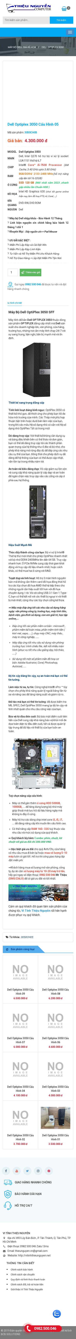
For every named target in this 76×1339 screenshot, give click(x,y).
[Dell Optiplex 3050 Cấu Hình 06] (55, 1021)
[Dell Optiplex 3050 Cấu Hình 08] (55, 972)
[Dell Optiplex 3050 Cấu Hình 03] (55, 1069)
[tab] (14, 303)
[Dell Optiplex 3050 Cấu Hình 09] (20, 972)
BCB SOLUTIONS (10, 1334)
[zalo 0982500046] (57, 1313)
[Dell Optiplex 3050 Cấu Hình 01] (55, 1118)
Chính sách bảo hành (22, 1269)
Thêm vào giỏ (32, 272)
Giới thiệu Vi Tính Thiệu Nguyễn (27, 1289)
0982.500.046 (45, 1328)
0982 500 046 (33, 284)
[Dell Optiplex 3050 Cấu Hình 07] (20, 1021)
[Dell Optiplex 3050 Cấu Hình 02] (20, 1118)
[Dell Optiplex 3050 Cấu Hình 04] (20, 1069)
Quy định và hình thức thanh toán (28, 1279)
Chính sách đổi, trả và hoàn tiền (27, 1284)
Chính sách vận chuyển (23, 1274)
